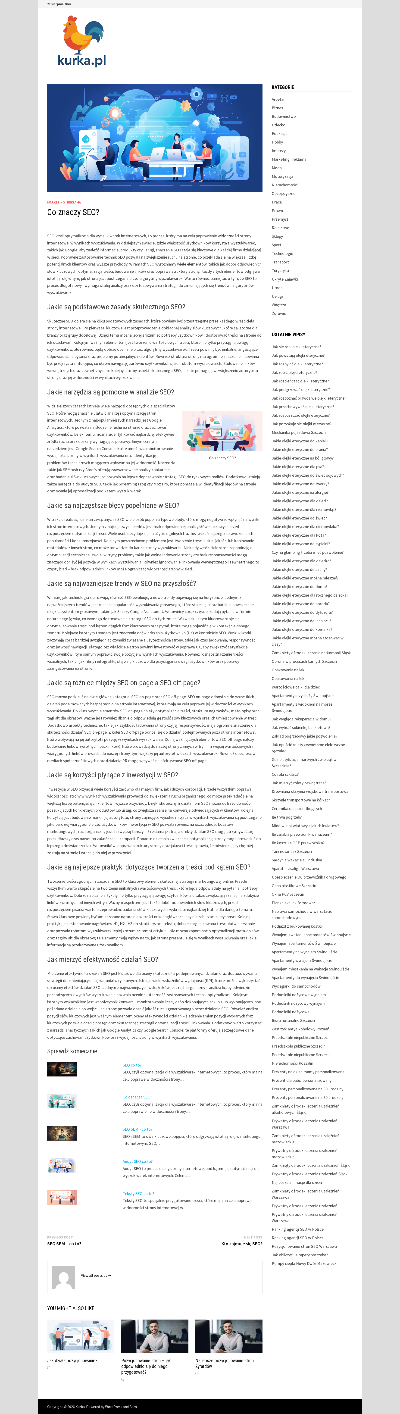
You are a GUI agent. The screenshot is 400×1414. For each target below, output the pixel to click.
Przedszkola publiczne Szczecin (298, 1046)
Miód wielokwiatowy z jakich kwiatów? (305, 825)
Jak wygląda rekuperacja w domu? (301, 719)
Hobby (277, 142)
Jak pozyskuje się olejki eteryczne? (301, 423)
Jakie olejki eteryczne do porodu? (301, 603)
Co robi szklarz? (285, 774)
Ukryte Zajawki (285, 279)
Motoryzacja (282, 176)
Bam (133, 1406)
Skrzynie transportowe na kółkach (301, 800)
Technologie (282, 253)
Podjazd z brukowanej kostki (297, 926)
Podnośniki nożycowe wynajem (299, 994)
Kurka (80, 1406)
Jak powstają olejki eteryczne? (298, 355)
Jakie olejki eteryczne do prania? (300, 449)
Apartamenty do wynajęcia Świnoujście (305, 977)
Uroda (277, 287)
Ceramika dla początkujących (297, 808)
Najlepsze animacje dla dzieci (297, 1182)
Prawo (277, 210)
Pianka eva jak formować (294, 902)
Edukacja (280, 133)
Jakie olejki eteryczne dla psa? (298, 466)
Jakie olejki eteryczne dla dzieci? (300, 501)
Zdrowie (279, 313)
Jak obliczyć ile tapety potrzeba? (300, 1255)
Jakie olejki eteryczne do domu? (299, 586)
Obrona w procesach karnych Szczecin (304, 661)
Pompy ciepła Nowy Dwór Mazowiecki (305, 1263)
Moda (277, 167)
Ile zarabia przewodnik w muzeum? (302, 834)
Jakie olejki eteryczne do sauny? (299, 569)
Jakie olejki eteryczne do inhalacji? (301, 620)
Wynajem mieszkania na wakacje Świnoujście (310, 969)
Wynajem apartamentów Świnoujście (304, 943)
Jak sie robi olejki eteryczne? (296, 346)
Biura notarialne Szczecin (293, 1020)
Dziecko (278, 125)
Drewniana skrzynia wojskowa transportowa (310, 791)
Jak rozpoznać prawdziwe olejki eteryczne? (309, 398)
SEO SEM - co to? (137, 1129)
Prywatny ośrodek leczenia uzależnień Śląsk (310, 1173)
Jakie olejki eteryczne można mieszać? (305, 578)
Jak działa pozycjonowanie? (72, 1360)
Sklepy (277, 236)
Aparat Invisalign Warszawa (295, 868)
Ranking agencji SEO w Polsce (298, 1229)
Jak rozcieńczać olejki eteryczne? (300, 381)
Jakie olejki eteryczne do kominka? (302, 629)
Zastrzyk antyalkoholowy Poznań (300, 1029)
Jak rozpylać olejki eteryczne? (297, 363)
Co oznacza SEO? (137, 1097)
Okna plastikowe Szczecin (294, 885)
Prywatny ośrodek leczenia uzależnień (305, 1205)
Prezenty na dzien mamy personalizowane (308, 1071)
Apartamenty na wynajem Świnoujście (304, 951)
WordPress (113, 1406)
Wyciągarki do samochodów (296, 986)
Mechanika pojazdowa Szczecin (299, 432)
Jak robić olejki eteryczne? (294, 372)
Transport (280, 262)
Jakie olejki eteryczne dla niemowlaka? (305, 526)
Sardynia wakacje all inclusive (297, 860)
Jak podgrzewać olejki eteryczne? (301, 389)
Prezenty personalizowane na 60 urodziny (307, 1089)
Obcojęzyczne (283, 193)
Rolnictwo (280, 227)
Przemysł (280, 219)
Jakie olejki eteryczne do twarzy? (300, 483)
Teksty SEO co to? (138, 1193)
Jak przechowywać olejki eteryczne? (303, 406)
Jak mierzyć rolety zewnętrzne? (299, 782)
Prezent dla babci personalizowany (301, 1080)
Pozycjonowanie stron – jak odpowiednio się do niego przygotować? (146, 1366)
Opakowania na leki (288, 670)
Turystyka (280, 270)
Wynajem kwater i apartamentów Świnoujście (311, 934)
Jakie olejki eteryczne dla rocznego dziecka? (310, 595)
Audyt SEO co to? (138, 1161)
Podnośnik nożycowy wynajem (298, 1003)
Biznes (277, 107)
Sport (276, 244)
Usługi (277, 296)
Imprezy (279, 150)
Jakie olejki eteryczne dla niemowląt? (304, 509)
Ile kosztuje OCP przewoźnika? (298, 842)
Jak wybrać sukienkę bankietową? (301, 727)
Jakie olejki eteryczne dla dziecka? (301, 560)
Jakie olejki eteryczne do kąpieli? (300, 441)
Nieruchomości (285, 185)
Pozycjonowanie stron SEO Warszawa (304, 1246)
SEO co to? (132, 1065)
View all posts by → (96, 1275)
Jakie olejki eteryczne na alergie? (300, 492)
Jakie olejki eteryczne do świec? (299, 518)
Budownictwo (284, 116)
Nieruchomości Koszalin (292, 1063)
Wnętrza (279, 304)
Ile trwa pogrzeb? (287, 817)
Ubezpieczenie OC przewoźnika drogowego (309, 877)
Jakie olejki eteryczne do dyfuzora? (302, 612)
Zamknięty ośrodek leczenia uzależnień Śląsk (311, 1165)
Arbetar (278, 99)
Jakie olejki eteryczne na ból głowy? (303, 458)
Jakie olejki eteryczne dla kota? (299, 535)
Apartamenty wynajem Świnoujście (302, 960)
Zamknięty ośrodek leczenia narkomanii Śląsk (311, 652)
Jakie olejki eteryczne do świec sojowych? (308, 475)
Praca (277, 202)
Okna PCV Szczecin (288, 894)
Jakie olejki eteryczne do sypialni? (301, 543)
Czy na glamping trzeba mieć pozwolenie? (308, 552)
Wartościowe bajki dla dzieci (296, 687)
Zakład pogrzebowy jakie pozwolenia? (304, 736)
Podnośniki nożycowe (290, 1011)
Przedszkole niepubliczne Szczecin (301, 1037)
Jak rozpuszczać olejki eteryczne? (301, 415)
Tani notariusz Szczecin (292, 851)
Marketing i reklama (64, 202)
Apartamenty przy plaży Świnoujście (303, 695)
